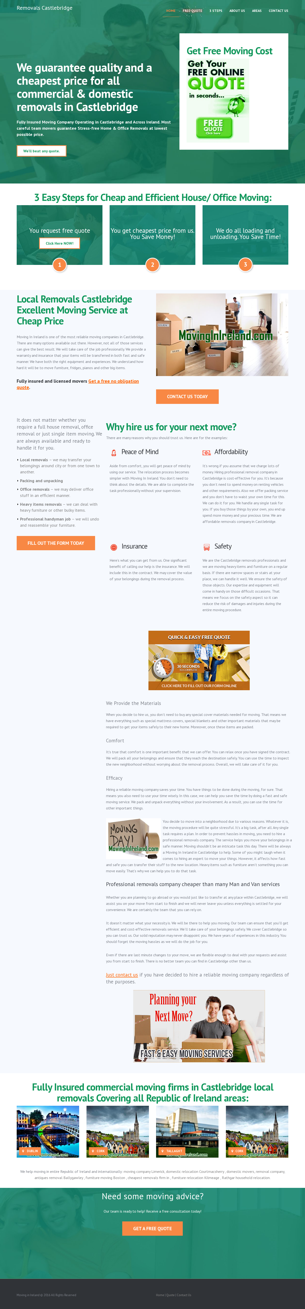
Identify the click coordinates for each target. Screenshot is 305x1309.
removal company (270, 1171)
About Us (237, 11)
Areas (257, 11)
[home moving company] (48, 1132)
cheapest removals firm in (149, 1177)
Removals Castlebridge (44, 8)
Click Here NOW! (59, 243)
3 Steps (215, 11)
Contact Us (278, 11)
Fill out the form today (56, 543)
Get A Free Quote (152, 1228)
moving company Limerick (144, 1171)
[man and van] (117, 1132)
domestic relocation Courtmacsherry (195, 1171)
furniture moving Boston (106, 1177)
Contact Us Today (187, 396)
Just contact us (122, 975)
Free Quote (192, 11)
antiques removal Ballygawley (59, 1177)
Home (171, 11)
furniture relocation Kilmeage (196, 1177)
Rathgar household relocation (246, 1177)
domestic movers (240, 1171)
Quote (170, 1295)
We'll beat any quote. (41, 151)
